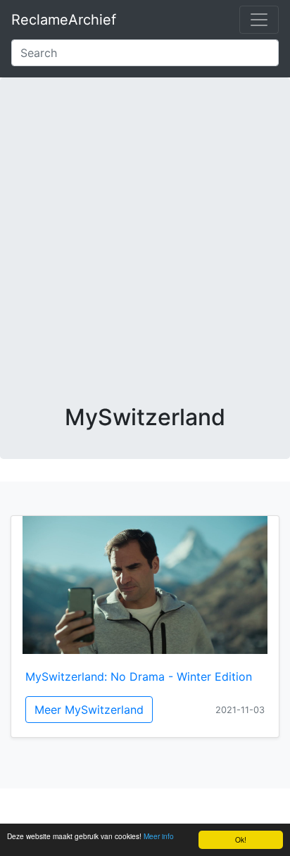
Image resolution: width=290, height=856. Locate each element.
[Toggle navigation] (259, 20)
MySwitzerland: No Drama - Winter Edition (138, 676)
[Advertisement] (145, 252)
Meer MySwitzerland (89, 710)
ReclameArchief (63, 19)
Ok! (240, 839)
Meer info (159, 836)
